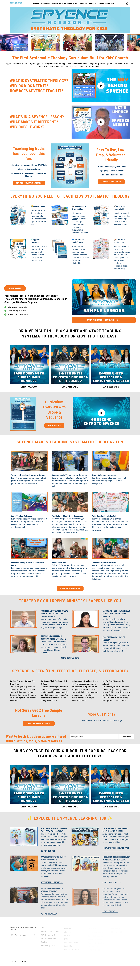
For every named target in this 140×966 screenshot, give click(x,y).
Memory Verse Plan (95, 937)
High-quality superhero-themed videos (78, 216)
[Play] (101, 85)
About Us (106, 720)
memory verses (77, 230)
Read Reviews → (110, 911)
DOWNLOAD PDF (54, 425)
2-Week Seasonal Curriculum (64, 3)
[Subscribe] (34, 934)
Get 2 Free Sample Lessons (29, 183)
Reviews (99, 720)
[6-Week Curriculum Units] (70, 364)
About (91, 3)
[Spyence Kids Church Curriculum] (16, 3)
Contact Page (117, 720)
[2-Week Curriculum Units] (110, 364)
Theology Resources (95, 948)
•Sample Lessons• (106, 3)
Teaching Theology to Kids (97, 944)
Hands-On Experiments (96, 934)
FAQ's (93, 720)
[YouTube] (121, 930)
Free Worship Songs (48, 944)
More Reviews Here (70, 658)
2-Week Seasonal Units (49, 934)
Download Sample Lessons (38, 723)
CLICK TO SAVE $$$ (29, 387)
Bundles (83, 3)
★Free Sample (15, 288)
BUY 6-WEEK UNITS (70, 387)
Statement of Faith (71, 941)
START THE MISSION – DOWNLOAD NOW (102, 320)
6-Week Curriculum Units (50, 930)
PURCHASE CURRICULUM (111, 181)
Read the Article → (111, 882)
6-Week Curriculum (41, 3)
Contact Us (68, 944)
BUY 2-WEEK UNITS (111, 387)
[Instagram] (117, 930)
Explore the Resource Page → (116, 849)
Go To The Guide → (49, 851)
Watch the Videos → (50, 913)
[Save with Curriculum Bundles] (29, 364)
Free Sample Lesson (71, 948)
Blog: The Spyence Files (96, 941)
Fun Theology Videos (95, 930)
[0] (127, 3)
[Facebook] (112, 930)
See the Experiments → (52, 882)
